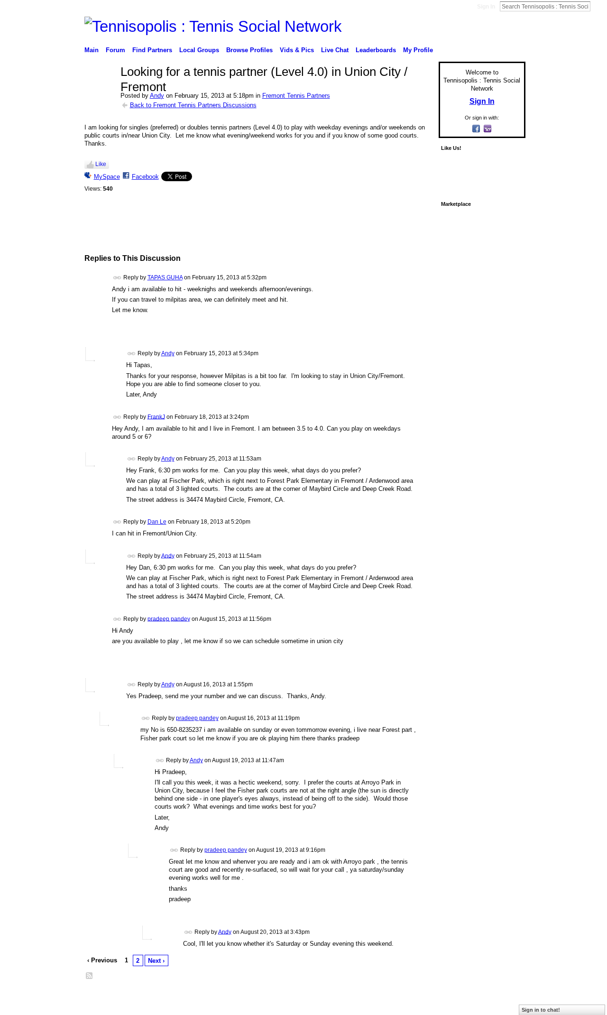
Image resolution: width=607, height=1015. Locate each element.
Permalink (117, 277)
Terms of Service (504, 998)
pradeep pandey (168, 618)
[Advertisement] (259, 230)
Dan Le (156, 521)
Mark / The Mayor (157, 998)
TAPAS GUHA (165, 277)
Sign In (486, 6)
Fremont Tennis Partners (296, 95)
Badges (418, 998)
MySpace (107, 176)
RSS (89, 976)
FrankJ (156, 416)
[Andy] (99, 92)
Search (598, 6)
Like (100, 164)
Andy (157, 95)
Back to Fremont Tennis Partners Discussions (193, 105)
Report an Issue (455, 998)
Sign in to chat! (541, 1010)
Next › (156, 960)
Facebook (145, 176)
